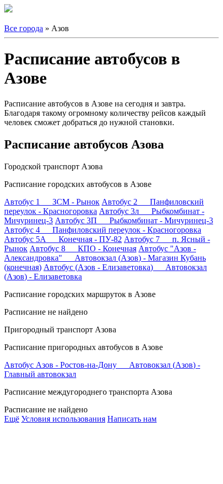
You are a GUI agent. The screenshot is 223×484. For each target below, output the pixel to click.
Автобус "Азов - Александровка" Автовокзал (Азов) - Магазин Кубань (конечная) (105, 258)
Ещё (11, 418)
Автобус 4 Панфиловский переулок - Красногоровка (102, 229)
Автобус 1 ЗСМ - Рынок (52, 201)
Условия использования (63, 418)
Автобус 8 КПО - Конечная (83, 248)
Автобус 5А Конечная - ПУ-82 (63, 239)
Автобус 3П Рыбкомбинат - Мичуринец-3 (134, 220)
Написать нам (132, 418)
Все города (23, 28)
